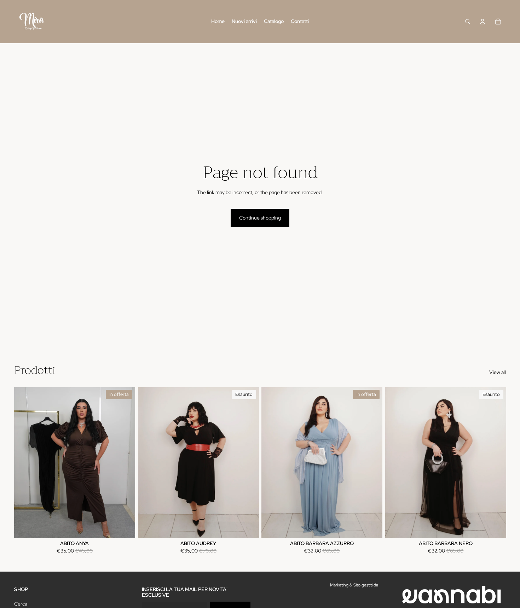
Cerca (20, 604)
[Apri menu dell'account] (482, 21)
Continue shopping (260, 218)
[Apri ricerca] (467, 21)
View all (497, 372)
